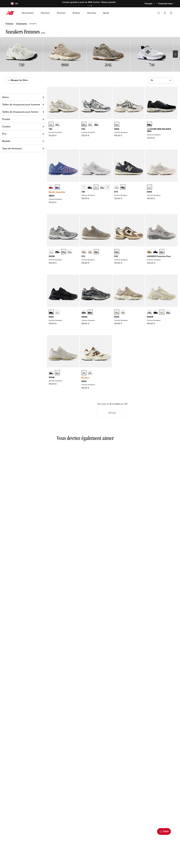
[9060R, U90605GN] (161, 312)
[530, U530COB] (90, 124)
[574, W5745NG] (90, 252)
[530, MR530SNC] (116, 252)
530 (83, 129)
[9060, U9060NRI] (51, 312)
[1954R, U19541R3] (57, 373)
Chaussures (21, 23)
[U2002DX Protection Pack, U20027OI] (149, 252)
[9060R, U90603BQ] (155, 312)
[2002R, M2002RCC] (51, 252)
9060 (116, 129)
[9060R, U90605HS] (168, 312)
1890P (51, 196)
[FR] (10, 4)
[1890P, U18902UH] (51, 187)
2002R (52, 256)
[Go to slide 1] (88, 5)
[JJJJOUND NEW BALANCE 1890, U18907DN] (149, 124)
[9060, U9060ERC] (116, 312)
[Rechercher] (158, 13)
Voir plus (112, 413)
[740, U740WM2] (96, 187)
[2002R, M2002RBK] (57, 252)
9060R (150, 317)
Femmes (9, 23)
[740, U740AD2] (51, 124)
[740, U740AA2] (57, 124)
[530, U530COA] (96, 124)
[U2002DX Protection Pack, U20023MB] (155, 252)
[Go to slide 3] (92, 5)
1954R (51, 377)
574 (116, 192)
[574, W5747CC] (83, 252)
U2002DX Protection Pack (159, 256)
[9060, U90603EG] (83, 373)
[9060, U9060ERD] (122, 312)
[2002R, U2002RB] (69, 252)
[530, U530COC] (83, 124)
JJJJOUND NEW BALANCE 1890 (159, 130)
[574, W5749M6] (96, 252)
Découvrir (111, 2)
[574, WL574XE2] (122, 187)
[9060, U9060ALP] (116, 124)
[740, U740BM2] (89, 187)
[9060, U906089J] (90, 373)
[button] (165, 13)
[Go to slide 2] (90, 5)
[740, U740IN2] (108, 187)
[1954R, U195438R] (51, 373)
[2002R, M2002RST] (63, 252)
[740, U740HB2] (102, 187)
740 (50, 129)
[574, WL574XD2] (116, 187)
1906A (84, 317)
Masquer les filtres (19, 80)
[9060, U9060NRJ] (57, 312)
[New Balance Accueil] (11, 13)
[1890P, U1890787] (57, 187)
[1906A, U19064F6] (90, 312)
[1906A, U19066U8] (83, 312)
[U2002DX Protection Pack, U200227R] (161, 252)
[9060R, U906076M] (149, 312)
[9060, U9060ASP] (149, 187)
